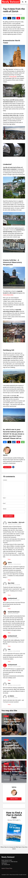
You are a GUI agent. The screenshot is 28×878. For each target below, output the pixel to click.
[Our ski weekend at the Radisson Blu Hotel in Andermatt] (14, 771)
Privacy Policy (9, 868)
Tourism (6, 716)
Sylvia (4, 14)
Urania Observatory (8, 294)
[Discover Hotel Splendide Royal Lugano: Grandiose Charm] (14, 747)
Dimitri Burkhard (7, 756)
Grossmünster (13, 76)
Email (4, 503)
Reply (9, 559)
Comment (5, 480)
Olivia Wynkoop (7, 732)
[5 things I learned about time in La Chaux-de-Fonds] (14, 724)
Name (4, 497)
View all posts (7, 467)
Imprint (3, 868)
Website (4, 508)
